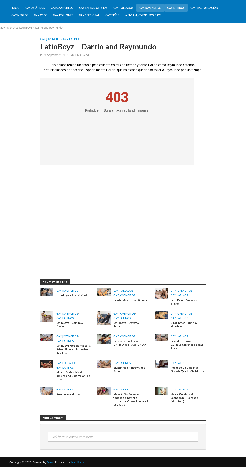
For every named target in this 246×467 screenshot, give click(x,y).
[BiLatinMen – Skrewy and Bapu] (104, 364)
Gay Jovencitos (150, 8)
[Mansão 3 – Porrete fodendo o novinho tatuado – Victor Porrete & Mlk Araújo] (104, 390)
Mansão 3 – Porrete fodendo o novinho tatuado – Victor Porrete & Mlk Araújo (131, 399)
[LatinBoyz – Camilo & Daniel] (46, 316)
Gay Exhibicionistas (93, 8)
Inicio (15, 8)
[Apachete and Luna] (46, 390)
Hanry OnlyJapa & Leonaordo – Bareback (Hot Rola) (185, 397)
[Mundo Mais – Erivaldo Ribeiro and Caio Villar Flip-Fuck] (46, 364)
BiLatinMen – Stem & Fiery (130, 299)
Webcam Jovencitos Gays (143, 15)
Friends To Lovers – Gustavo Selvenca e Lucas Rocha (187, 344)
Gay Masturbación (204, 8)
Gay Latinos (176, 8)
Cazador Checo (62, 8)
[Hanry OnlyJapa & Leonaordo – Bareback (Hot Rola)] (161, 390)
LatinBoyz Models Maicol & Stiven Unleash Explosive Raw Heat (73, 349)
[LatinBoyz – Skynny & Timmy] (161, 293)
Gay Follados (123, 8)
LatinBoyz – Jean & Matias (73, 295)
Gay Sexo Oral (89, 15)
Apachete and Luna (68, 394)
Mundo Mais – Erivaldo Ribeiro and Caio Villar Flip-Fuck (73, 375)
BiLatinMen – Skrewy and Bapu (129, 369)
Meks (50, 462)
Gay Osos (40, 15)
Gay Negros (19, 15)
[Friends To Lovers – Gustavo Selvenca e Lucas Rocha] (161, 337)
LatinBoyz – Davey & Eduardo (126, 324)
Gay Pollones (63, 15)
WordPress (77, 462)
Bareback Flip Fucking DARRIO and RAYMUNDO (129, 342)
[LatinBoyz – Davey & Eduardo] (104, 317)
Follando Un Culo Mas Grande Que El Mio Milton (187, 369)
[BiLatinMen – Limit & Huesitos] (161, 314)
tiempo (196, 70)
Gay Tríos (112, 15)
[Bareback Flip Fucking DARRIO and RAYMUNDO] (104, 338)
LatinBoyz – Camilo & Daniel (69, 324)
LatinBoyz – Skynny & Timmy (184, 301)
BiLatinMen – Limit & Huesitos (184, 324)
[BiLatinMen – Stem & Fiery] (104, 292)
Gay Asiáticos (35, 8)
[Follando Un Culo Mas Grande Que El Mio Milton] (161, 364)
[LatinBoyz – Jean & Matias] (46, 292)
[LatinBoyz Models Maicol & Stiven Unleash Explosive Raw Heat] (46, 337)
